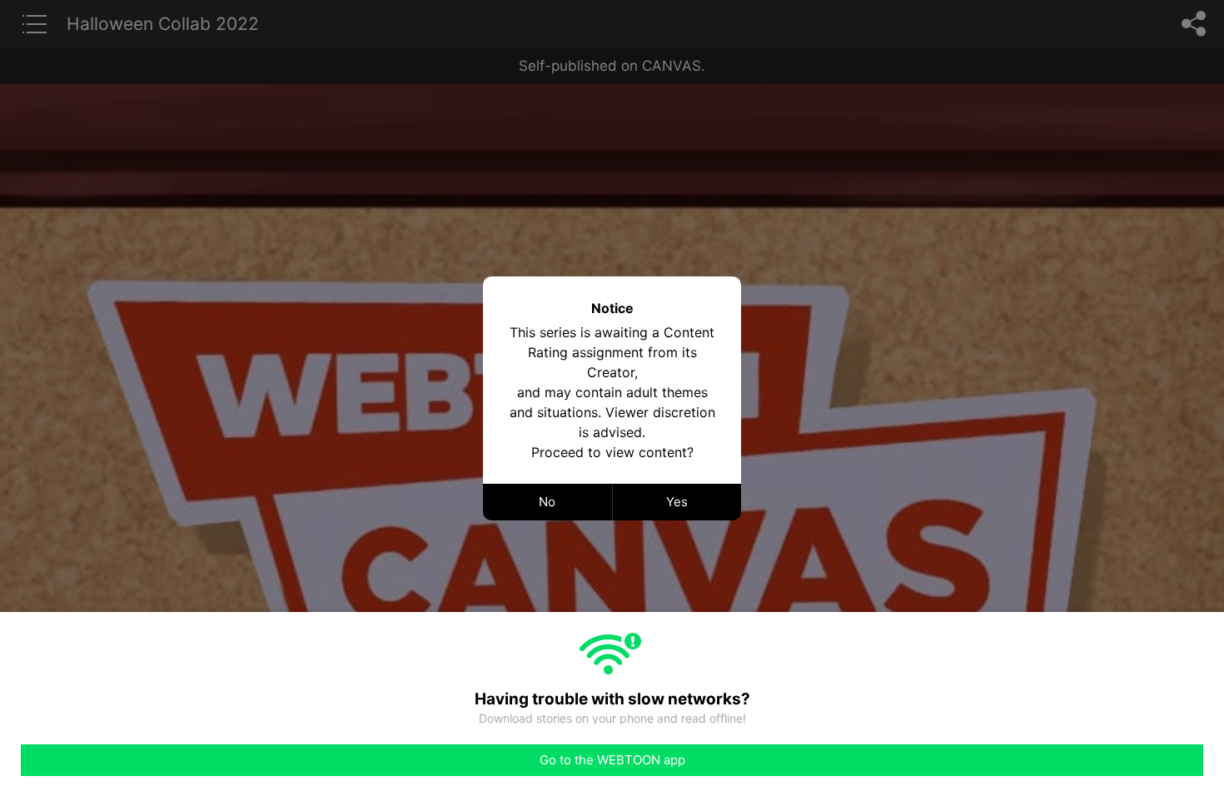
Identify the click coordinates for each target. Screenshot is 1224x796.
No (547, 502)
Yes (677, 502)
